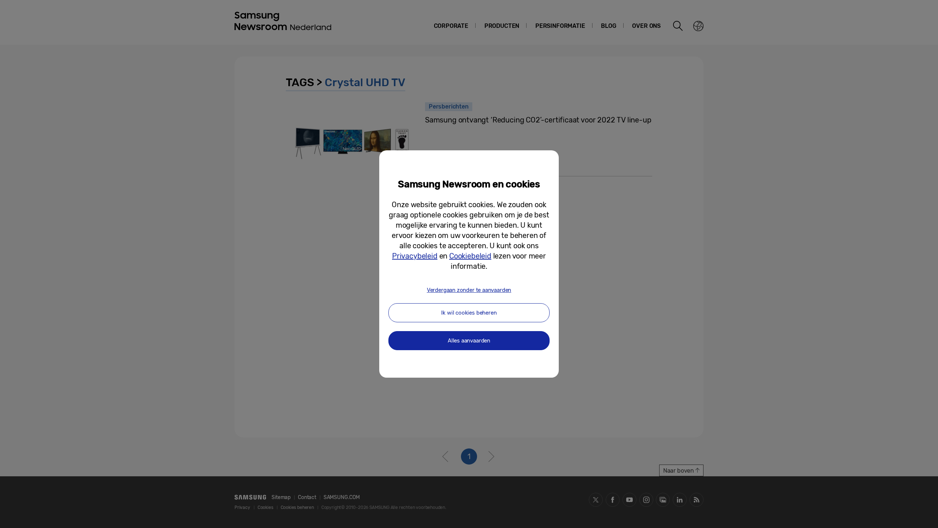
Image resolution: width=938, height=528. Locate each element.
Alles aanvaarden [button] (469, 340)
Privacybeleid (414, 256)
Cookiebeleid (470, 256)
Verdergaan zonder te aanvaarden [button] (469, 290)
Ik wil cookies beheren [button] (468, 312)
